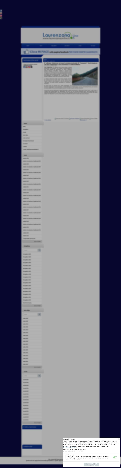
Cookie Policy (66, 447)
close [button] (119, 439)
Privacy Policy (73, 447)
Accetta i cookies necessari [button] (91, 464)
